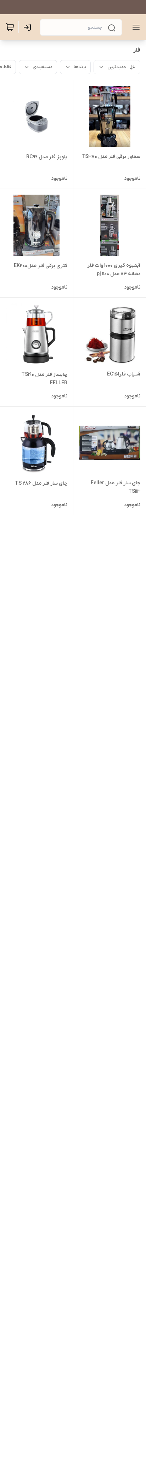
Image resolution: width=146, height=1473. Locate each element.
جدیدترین (117, 67)
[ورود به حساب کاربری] (28, 27)
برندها (80, 67)
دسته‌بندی (42, 67)
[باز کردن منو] (134, 27)
